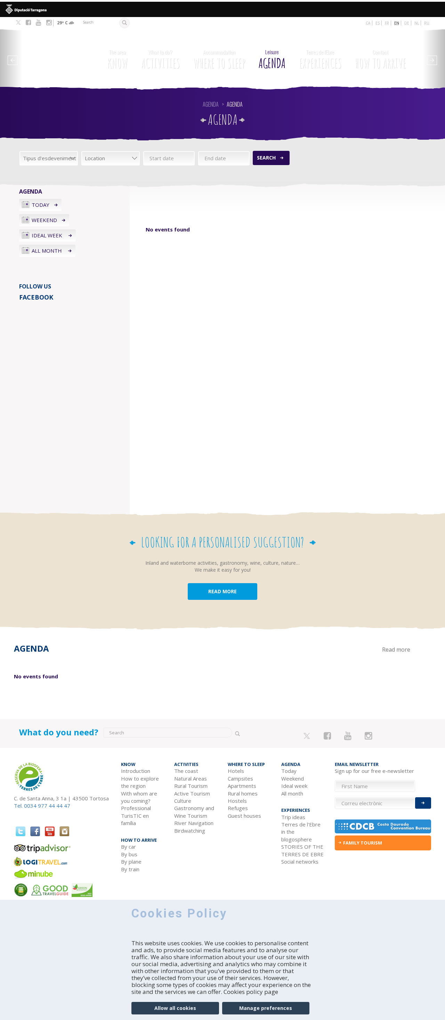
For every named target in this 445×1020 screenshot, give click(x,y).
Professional (136, 808)
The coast (186, 770)
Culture (182, 800)
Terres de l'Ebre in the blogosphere (301, 832)
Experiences (320, 59)
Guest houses (244, 815)
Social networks (299, 861)
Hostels (237, 800)
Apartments (242, 785)
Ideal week (48, 235)
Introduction (135, 770)
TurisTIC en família (135, 819)
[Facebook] (28, 22)
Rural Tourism (191, 785)
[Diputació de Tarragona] (222, 9)
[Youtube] (38, 22)
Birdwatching (189, 830)
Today (40, 204)
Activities (160, 59)
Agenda (272, 59)
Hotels (236, 770)
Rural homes (243, 793)
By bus (129, 854)
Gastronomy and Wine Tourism (194, 812)
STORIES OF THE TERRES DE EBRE (302, 850)
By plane (131, 861)
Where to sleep (219, 59)
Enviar (423, 803)
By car (128, 846)
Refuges (238, 808)
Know (117, 59)
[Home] (52, 56)
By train (130, 869)
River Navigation (193, 822)
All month (47, 250)
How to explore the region (140, 782)
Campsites (240, 778)
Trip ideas (293, 817)
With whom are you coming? (139, 797)
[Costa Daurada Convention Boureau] (383, 826)
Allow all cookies (175, 1008)
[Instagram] (48, 22)
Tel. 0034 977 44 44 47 (42, 805)
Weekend (44, 220)
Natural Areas (190, 778)
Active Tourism (192, 793)
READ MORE (222, 591)
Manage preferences (265, 1008)
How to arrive (380, 59)
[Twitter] (18, 23)
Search (266, 157)
